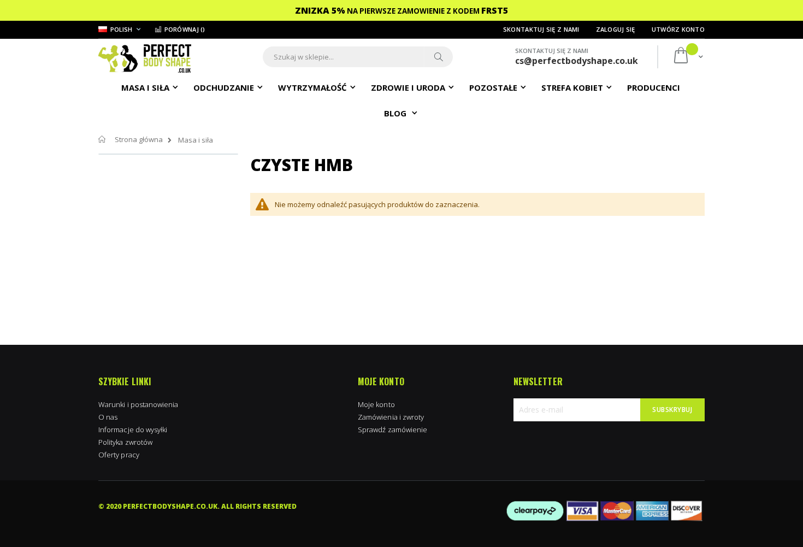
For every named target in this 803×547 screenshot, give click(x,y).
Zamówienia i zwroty (391, 417)
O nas (107, 417)
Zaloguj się (615, 29)
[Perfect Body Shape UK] (144, 57)
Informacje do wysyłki (132, 429)
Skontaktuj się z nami (541, 29)
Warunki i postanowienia (138, 404)
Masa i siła (195, 140)
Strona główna (139, 139)
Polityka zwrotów (125, 442)
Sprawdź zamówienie (392, 429)
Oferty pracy (118, 455)
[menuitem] (654, 87)
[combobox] (357, 57)
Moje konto (376, 404)
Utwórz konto (678, 29)
